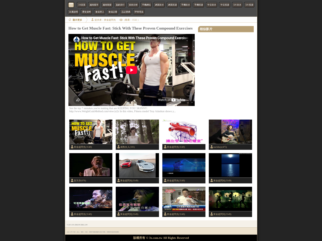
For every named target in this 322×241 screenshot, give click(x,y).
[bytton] (71, 4)
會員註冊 (113, 12)
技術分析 (133, 5)
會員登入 (99, 12)
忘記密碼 (126, 12)
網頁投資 (172, 5)
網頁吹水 (159, 5)
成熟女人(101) (127, 147)
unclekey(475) (220, 147)
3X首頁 (81, 5)
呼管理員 (139, 12)
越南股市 (94, 5)
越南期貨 (107, 5)
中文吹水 (211, 5)
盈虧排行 (120, 5)
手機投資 (198, 5)
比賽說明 (73, 12)
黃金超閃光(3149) (83, 147)
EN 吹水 (237, 5)
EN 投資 (249, 5)
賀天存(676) (80, 180)
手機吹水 (185, 5)
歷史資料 (86, 12)
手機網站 (146, 5)
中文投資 (225, 5)
